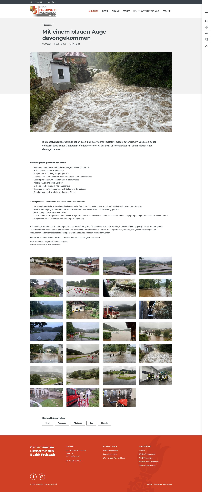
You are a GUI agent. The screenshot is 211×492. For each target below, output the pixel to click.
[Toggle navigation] (206, 11)
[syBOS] (206, 33)
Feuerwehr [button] (50, 2)
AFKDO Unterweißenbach (149, 462)
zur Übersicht (75, 44)
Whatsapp (78, 423)
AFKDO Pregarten (146, 458)
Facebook (62, 423)
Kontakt (149, 484)
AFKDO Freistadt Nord (147, 465)
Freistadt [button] (39, 2)
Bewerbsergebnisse (110, 450)
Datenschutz (167, 484)
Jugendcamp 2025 (110, 454)
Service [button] (126, 11)
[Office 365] (206, 39)
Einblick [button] (115, 11)
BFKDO (142, 450)
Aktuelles (94, 11)
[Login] (206, 45)
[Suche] (206, 21)
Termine (166, 11)
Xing (91, 423)
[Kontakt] (206, 27)
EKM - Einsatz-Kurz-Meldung (146, 11)
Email (47, 423)
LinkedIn (104, 423)
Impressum (158, 484)
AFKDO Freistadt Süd (147, 454)
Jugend (105, 11)
